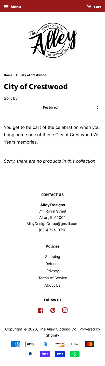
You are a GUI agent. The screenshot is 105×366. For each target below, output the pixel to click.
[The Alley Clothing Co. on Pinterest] (53, 311)
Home (8, 75)
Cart (97, 7)
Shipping (52, 256)
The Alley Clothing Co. (58, 329)
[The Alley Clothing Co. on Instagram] (65, 311)
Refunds (53, 264)
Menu (15, 7)
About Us (52, 285)
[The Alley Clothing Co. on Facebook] (41, 311)
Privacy (52, 271)
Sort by (11, 98)
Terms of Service (52, 278)
